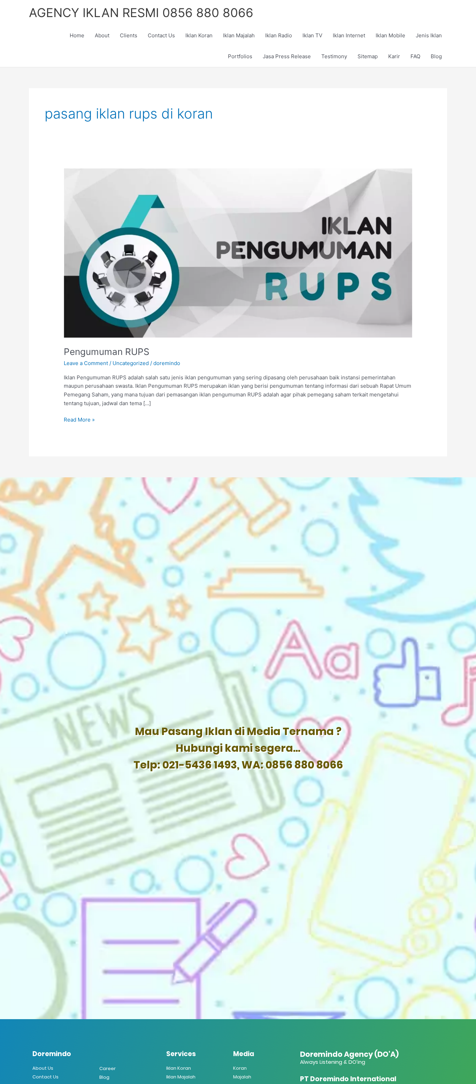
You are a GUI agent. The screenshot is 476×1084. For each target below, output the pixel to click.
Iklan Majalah (239, 35)
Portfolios (240, 56)
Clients (128, 35)
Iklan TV (312, 35)
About (102, 35)
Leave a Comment (86, 363)
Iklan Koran (199, 35)
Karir (394, 56)
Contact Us (161, 35)
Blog (436, 56)
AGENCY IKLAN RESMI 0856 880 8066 (141, 12)
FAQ (415, 56)
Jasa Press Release (287, 56)
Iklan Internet (349, 35)
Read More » (79, 419)
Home (77, 35)
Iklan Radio (278, 35)
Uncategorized (131, 363)
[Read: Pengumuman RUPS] (238, 252)
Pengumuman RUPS (106, 351)
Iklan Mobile (390, 35)
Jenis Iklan (429, 35)
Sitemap (368, 56)
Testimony (334, 56)
